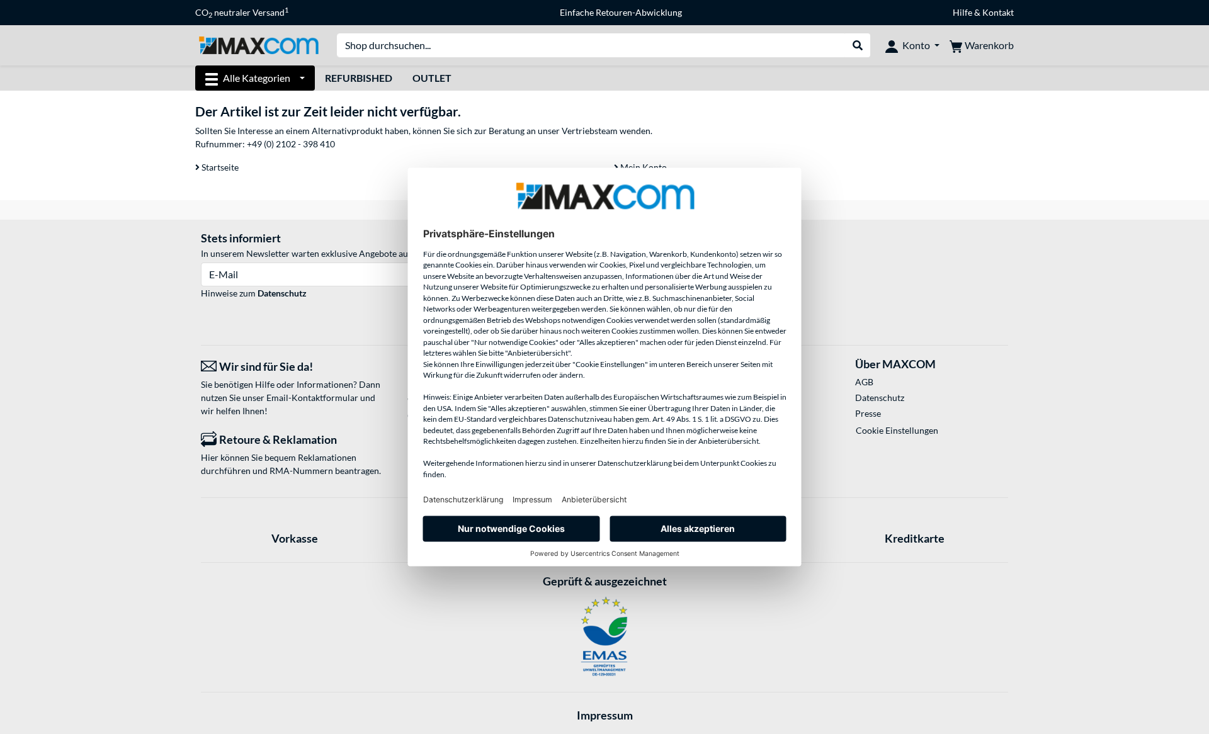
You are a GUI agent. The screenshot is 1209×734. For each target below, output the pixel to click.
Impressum (605, 715)
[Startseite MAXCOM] (258, 44)
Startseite (219, 167)
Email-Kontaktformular (312, 397)
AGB (864, 381)
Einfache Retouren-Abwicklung (621, 12)
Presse (868, 413)
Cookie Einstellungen (897, 430)
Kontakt (998, 12)
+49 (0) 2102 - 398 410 (291, 143)
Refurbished (358, 78)
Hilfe (962, 12)
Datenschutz (282, 293)
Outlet (431, 78)
